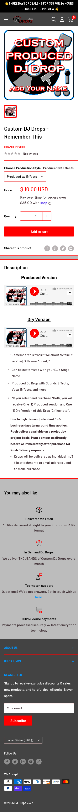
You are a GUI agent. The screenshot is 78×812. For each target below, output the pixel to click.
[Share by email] (71, 248)
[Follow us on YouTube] (31, 761)
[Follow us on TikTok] (39, 761)
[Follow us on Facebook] (7, 761)
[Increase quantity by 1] (46, 216)
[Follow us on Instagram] (23, 761)
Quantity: (11, 216)
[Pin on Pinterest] (55, 248)
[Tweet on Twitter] (63, 248)
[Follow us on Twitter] (15, 761)
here (38, 597)
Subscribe (18, 720)
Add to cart (39, 231)
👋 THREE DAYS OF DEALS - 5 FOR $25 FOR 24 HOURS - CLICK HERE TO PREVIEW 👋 (39, 6)
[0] (70, 19)
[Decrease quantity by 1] (24, 216)
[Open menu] (6, 19)
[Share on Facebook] (47, 248)
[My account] (62, 19)
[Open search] (54, 19)
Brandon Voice (15, 147)
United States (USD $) (19, 740)
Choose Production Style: (39, 168)
